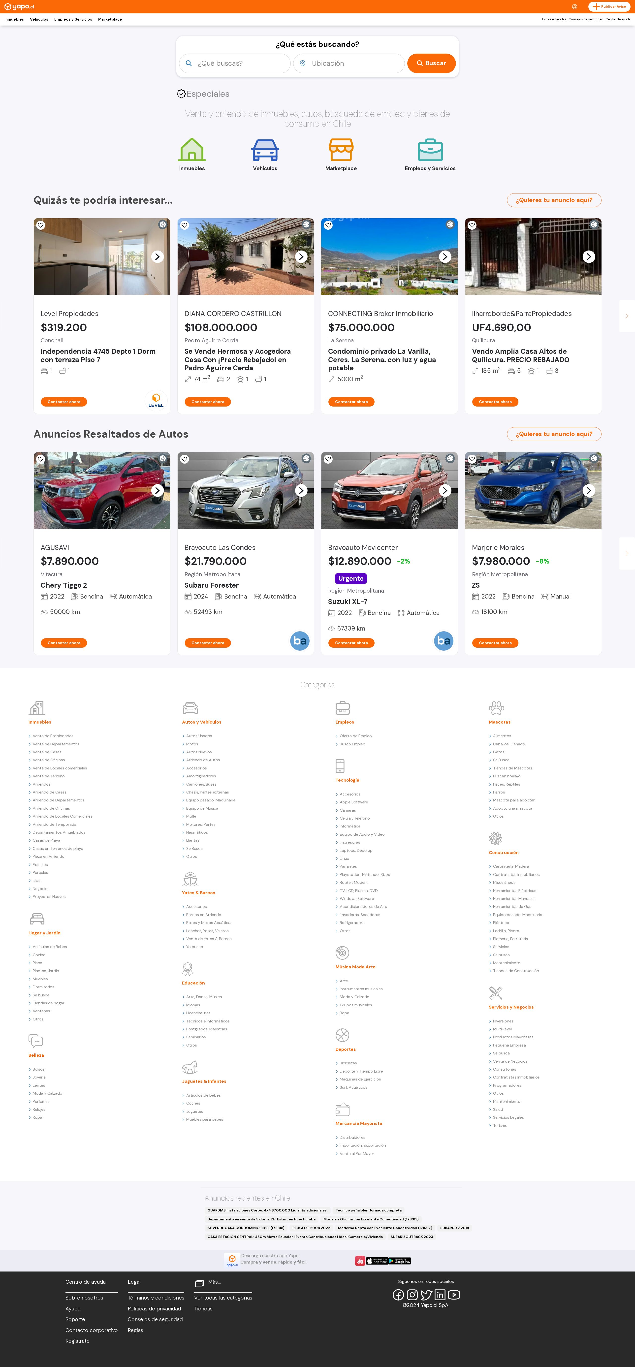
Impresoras (350, 842)
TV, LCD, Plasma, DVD (359, 890)
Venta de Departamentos (56, 744)
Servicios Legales (508, 1117)
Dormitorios (43, 986)
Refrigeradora (352, 922)
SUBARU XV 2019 (454, 1228)
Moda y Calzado (47, 1093)
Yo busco (194, 946)
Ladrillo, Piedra (506, 930)
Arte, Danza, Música (204, 996)
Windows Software (357, 898)
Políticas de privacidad (154, 1308)
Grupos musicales (356, 1005)
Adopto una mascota (512, 808)
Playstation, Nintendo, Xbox (365, 874)
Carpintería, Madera (511, 866)
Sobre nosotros (84, 1297)
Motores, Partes (201, 824)
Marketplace (110, 19)
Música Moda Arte (356, 967)
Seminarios (196, 1037)
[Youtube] (454, 1295)
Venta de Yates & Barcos (209, 938)
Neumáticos (197, 832)
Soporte (75, 1319)
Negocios (41, 888)
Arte (344, 981)
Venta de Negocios (510, 1061)
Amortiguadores (201, 776)
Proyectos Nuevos (49, 896)
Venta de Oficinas (49, 760)
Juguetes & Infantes (204, 1081)
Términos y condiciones (156, 1297)
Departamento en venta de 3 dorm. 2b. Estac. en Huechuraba (262, 1219)
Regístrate (77, 1340)
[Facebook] (398, 1295)
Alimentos (502, 735)
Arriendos (42, 784)
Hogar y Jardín (45, 933)
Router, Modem (354, 882)
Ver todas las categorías (223, 1297)
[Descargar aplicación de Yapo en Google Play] (399, 1261)
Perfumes (41, 1101)
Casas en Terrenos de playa (58, 848)
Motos (192, 744)
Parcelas (40, 872)
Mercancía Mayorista (359, 1123)
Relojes (39, 1109)
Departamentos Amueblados (59, 832)
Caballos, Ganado (509, 744)
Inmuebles (14, 19)
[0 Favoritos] (184, 459)
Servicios (501, 946)
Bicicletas (348, 1063)
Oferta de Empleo (356, 735)
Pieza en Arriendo (48, 856)
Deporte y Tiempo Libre (361, 1071)
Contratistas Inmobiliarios (516, 874)
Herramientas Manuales (514, 898)
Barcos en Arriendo (203, 914)
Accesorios (196, 768)
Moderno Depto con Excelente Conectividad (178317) (385, 1228)
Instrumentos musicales (361, 988)
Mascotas (500, 722)
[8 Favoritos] (328, 225)
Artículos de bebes (203, 1095)
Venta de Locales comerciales (60, 768)
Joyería (39, 1077)
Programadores (507, 1085)
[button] (157, 256)
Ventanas (41, 1011)
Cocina (39, 954)
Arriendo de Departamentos (58, 800)
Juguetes (194, 1111)
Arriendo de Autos (203, 760)
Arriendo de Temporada (54, 824)
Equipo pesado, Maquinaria (210, 800)
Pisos (37, 962)
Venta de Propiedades (53, 735)
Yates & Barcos (198, 893)
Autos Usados (199, 735)
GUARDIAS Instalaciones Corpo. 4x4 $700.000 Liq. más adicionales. (268, 1210)
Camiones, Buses (201, 784)
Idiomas (193, 1005)
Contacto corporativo (91, 1330)
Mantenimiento (506, 962)
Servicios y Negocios (511, 1007)
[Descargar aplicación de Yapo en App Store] (377, 1261)
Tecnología (347, 780)
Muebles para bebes (204, 1119)
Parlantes (348, 866)
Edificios (40, 864)
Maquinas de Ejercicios (360, 1079)
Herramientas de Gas (512, 906)
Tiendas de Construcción (516, 970)
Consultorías (504, 1069)
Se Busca (194, 848)
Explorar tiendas (554, 19)
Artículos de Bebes (50, 946)
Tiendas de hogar (48, 1003)
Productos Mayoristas (513, 1037)
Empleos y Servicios (73, 19)
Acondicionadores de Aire (363, 906)
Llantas (192, 840)
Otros (38, 1019)
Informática (350, 826)
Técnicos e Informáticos (208, 1021)
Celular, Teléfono (355, 818)
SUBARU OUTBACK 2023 (412, 1237)
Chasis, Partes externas (207, 792)
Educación (193, 983)
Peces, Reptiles (506, 784)
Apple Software (354, 802)
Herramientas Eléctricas (514, 890)
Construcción (504, 853)
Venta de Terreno (49, 776)
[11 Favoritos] (40, 225)
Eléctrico (501, 922)
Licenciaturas (198, 1013)
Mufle (191, 816)
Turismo (500, 1125)
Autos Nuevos (199, 752)
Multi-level (502, 1029)
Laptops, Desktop (356, 850)
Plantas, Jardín (46, 970)
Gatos (499, 752)
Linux (344, 858)
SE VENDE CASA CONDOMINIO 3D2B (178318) (246, 1228)
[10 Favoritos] (184, 225)
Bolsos (39, 1069)
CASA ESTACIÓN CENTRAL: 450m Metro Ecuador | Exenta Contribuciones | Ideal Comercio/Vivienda (295, 1237)
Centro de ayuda (618, 19)
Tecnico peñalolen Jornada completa (369, 1210)
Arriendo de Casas (49, 792)
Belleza (36, 1055)
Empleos (345, 722)
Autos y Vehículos (202, 722)
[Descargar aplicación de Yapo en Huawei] (360, 1261)
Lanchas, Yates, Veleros (207, 930)
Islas (36, 880)
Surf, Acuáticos (353, 1087)
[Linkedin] (440, 1295)
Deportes (346, 1049)
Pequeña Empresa (509, 1045)
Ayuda (72, 1308)
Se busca (41, 995)
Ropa (37, 1117)
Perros (499, 792)
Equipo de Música (202, 808)
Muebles (40, 979)
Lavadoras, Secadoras (360, 914)
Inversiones (503, 1021)
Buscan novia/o (507, 776)
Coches (193, 1103)
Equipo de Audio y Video (362, 834)
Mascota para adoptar (514, 800)
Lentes (39, 1085)
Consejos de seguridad (586, 19)
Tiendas (203, 1308)
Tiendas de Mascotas (512, 768)
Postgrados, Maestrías (206, 1029)
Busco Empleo (352, 744)
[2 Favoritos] (40, 459)
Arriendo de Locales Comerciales (63, 816)
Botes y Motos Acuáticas (209, 922)
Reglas (135, 1330)
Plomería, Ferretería (510, 938)
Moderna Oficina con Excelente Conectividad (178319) (371, 1219)
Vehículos (39, 19)
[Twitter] (426, 1295)
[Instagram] (412, 1295)
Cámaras (348, 810)
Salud (498, 1109)
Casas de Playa (46, 840)
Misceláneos (504, 882)
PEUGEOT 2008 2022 (311, 1228)
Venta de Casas (47, 752)
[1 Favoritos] (472, 225)
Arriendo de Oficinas (51, 808)
